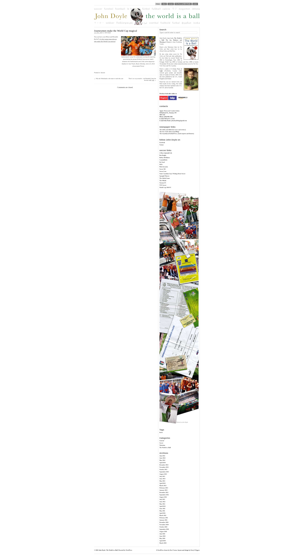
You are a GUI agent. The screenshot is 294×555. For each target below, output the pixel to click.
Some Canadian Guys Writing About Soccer (172, 174)
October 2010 (163, 527)
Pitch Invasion (163, 167)
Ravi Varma (173, 550)
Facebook (162, 142)
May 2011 (162, 511)
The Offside (162, 180)
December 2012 (163, 492)
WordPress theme (162, 550)
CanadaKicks (163, 160)
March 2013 (162, 485)
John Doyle (107, 32)
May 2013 (162, 481)
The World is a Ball (165, 447)
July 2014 (162, 456)
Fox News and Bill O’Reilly (183, 4)
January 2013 (163, 490)
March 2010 (162, 543)
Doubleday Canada (171, 71)
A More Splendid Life (165, 153)
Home (158, 4)
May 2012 (162, 504)
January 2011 (163, 520)
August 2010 (163, 531)
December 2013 (163, 465)
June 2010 (162, 536)
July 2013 (162, 476)
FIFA (161, 164)
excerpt (171, 4)
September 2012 (164, 495)
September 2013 (164, 472)
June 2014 (162, 458)
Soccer (103, 73)
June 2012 (162, 501)
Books (161, 432)
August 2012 (163, 497)
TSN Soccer (162, 185)
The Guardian (172, 66)
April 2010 (162, 541)
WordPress (129, 550)
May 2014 (162, 460)
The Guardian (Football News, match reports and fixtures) (177, 133)
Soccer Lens (162, 171)
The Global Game (164, 178)
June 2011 (162, 508)
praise (195, 4)
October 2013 (163, 469)
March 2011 (162, 515)
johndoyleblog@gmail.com (179, 120)
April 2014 (162, 462)
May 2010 (162, 538)
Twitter (161, 145)
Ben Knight (162, 155)
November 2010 (164, 524)
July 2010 (162, 534)
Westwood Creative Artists (172, 111)
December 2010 (163, 522)
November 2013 (164, 467)
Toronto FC (162, 183)
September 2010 (164, 529)
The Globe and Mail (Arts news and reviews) (173, 130)
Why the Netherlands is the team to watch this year (109, 78)
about (164, 4)
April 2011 (162, 513)
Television (162, 445)
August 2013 (163, 474)
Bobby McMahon (164, 157)
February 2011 (163, 518)
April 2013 (162, 483)
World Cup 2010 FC (165, 187)
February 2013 (163, 488)
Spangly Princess (164, 176)
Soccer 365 (162, 169)
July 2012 (162, 499)
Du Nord (162, 162)
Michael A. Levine (169, 118)
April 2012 (162, 506)
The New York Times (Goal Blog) (169, 131)
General (161, 440)
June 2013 (162, 479)
